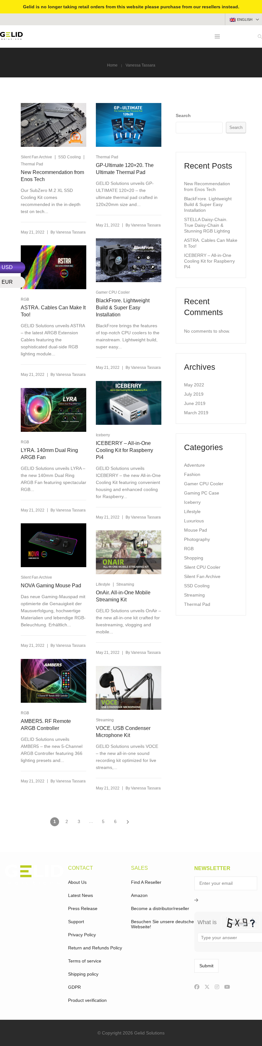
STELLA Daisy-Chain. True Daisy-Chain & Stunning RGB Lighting (207, 225)
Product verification (87, 1000)
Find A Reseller (146, 882)
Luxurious (194, 520)
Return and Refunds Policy (95, 947)
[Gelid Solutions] (11, 37)
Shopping (193, 557)
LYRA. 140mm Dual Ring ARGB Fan (49, 454)
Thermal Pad (32, 164)
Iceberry (103, 435)
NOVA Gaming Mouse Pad (51, 585)
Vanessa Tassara (71, 232)
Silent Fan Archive (36, 157)
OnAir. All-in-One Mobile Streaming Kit (123, 596)
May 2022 (194, 384)
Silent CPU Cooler (202, 567)
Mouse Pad (195, 530)
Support (76, 921)
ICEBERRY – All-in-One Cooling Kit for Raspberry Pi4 (124, 450)
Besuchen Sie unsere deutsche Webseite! (162, 924)
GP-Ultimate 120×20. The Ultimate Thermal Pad (125, 168)
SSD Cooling (69, 157)
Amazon (139, 895)
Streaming (125, 584)
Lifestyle (103, 584)
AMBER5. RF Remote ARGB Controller (46, 724)
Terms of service (84, 960)
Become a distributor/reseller (160, 908)
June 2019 (194, 403)
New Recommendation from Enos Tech (52, 176)
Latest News (80, 895)
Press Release (82, 908)
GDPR (74, 987)
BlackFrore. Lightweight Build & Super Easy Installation (123, 307)
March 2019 (196, 412)
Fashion (192, 474)
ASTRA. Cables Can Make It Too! (53, 311)
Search (183, 115)
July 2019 (194, 394)
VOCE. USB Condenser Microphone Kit (123, 731)
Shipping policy (83, 974)
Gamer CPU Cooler (113, 292)
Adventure (194, 465)
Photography (197, 539)
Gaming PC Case (201, 492)
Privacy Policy (82, 934)
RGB (25, 442)
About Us (77, 882)
